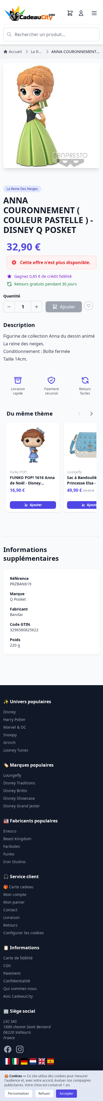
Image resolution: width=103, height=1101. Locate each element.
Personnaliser (18, 1093)
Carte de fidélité (18, 957)
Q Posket (18, 599)
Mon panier (14, 902)
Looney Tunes (15, 750)
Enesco (9, 831)
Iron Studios (14, 861)
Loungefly (12, 775)
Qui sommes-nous (20, 988)
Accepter (66, 1093)
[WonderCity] (24, 1061)
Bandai (16, 614)
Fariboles (11, 846)
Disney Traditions (19, 782)
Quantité (11, 296)
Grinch (9, 742)
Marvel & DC (14, 727)
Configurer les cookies (23, 932)
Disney (9, 711)
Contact (10, 909)
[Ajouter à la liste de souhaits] (88, 305)
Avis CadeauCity (18, 996)
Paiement (12, 973)
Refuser (44, 1093)
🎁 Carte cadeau (18, 886)
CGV (7, 965)
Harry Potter (14, 719)
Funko (8, 854)
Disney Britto (15, 790)
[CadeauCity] (6, 1061)
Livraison (11, 917)
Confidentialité (16, 980)
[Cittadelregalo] (15, 1061)
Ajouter (36, 505)
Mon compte (14, 894)
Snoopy (10, 734)
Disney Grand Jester (21, 805)
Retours (10, 925)
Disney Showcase (19, 798)
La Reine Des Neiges (22, 188)
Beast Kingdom (17, 838)
